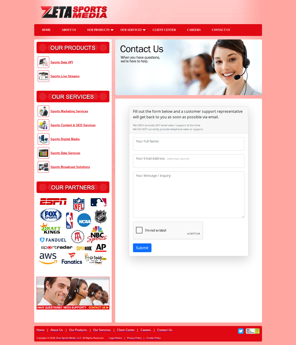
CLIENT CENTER (164, 30)
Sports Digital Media (65, 139)
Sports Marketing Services (69, 111)
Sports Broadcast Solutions (70, 167)
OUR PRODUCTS (98, 30)
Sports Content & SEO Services (73, 125)
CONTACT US (221, 30)
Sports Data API (61, 62)
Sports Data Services (65, 153)
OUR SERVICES (131, 30)
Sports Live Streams (65, 76)
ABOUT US (69, 30)
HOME (46, 30)
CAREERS (194, 30)
